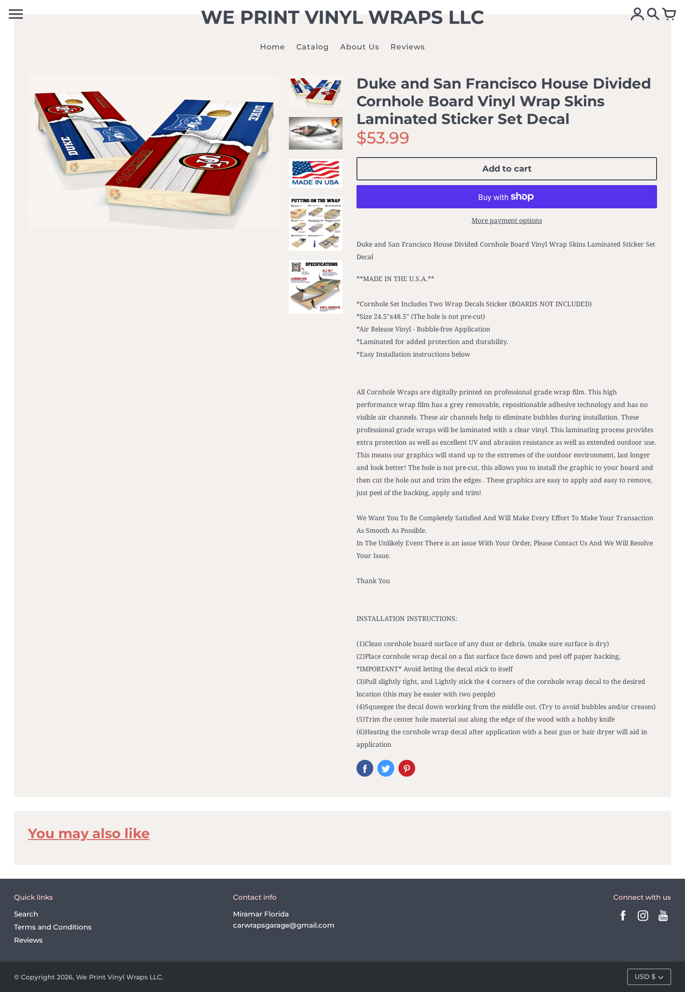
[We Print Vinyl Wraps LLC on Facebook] (623, 921)
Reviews (28, 940)
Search (26, 913)
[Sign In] (637, 15)
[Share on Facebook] (364, 768)
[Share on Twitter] (385, 768)
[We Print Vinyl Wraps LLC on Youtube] (663, 921)
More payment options (507, 220)
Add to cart (507, 169)
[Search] (653, 15)
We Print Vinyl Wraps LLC (119, 977)
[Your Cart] (669, 15)
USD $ (645, 976)
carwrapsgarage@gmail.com (284, 925)
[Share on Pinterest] (406, 768)
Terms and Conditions (53, 927)
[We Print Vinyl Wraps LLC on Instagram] (643, 921)
